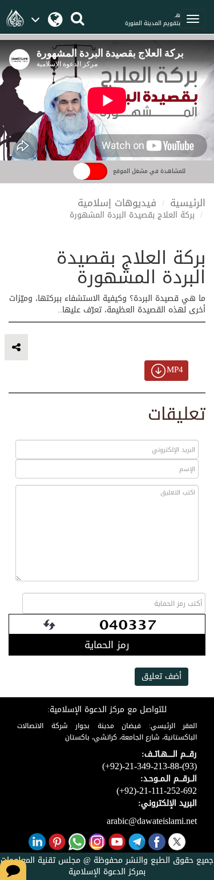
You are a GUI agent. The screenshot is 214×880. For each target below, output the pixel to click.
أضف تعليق (161, 676)
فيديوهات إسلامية (117, 203)
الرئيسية (187, 203)
